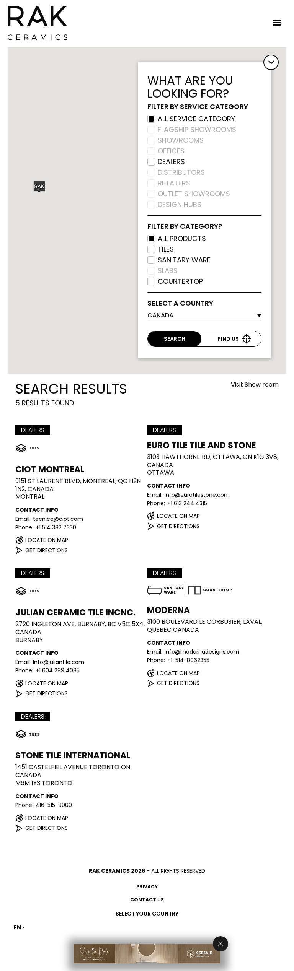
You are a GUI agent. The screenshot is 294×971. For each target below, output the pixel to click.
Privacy (147, 886)
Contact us (147, 899)
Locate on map (46, 540)
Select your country (147, 913)
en (17, 927)
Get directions (46, 550)
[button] (39, 187)
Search (174, 339)
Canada (160, 315)
